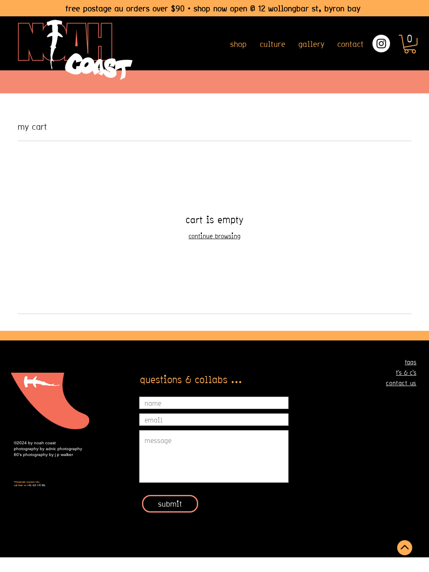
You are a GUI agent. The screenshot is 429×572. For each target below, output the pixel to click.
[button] (410, 44)
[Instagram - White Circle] (381, 43)
